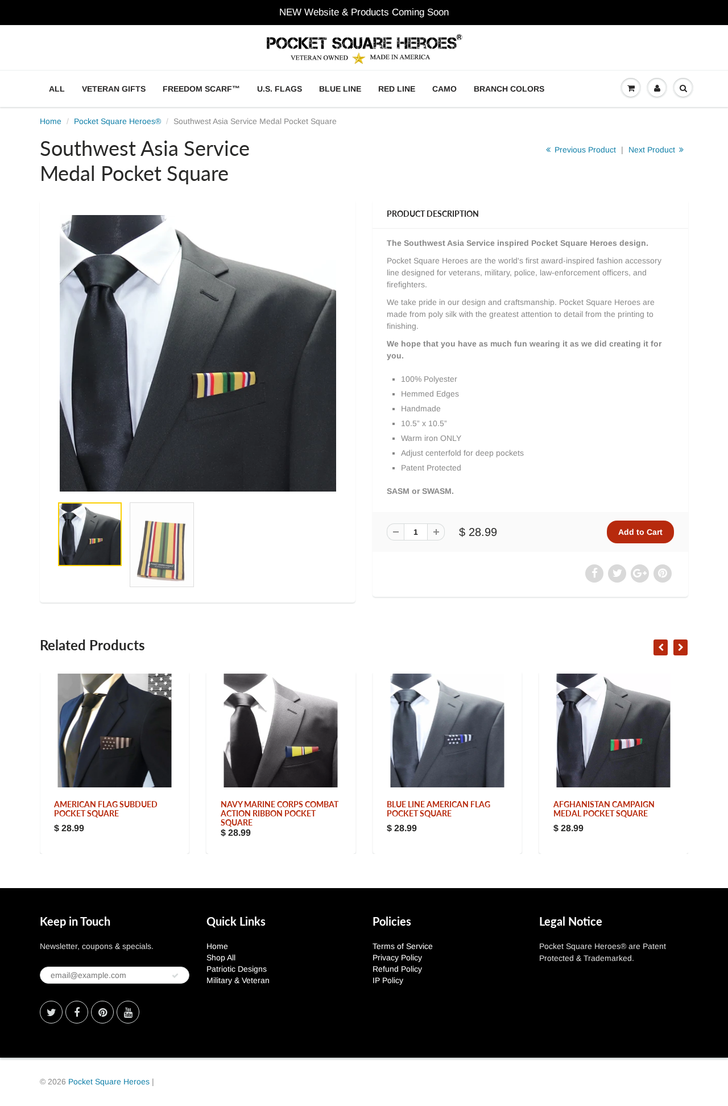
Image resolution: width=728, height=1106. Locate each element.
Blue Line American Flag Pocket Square (438, 808)
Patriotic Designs (236, 968)
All (57, 88)
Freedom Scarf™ (201, 88)
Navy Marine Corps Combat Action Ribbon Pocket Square (279, 813)
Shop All (220, 957)
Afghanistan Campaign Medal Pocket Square (604, 808)
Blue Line (340, 88)
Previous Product (584, 149)
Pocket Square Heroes (109, 1081)
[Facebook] (76, 1012)
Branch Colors (509, 88)
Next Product (652, 149)
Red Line (396, 88)
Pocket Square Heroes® (117, 121)
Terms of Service (403, 946)
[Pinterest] (102, 1012)
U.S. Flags (279, 88)
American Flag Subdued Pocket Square (106, 808)
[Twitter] (51, 1012)
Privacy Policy (397, 957)
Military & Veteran (238, 980)
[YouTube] (128, 1012)
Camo (444, 88)
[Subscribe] (175, 976)
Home (50, 121)
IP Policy (388, 980)
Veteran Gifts (114, 88)
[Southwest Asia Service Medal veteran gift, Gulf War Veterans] (197, 353)
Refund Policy (397, 968)
